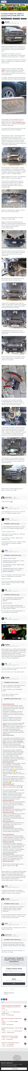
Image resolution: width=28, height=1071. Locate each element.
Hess (4, 1011)
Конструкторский (18, 1030)
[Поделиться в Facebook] (4, 999)
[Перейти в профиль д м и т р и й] (2, 497)
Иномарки (18, 16)
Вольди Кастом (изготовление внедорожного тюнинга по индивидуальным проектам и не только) (11, 1007)
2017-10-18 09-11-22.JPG (8, 784)
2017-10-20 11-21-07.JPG (8, 821)
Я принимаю (14, 1068)
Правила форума (17, 1057)
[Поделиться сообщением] (25, 23)
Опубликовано (12, 23)
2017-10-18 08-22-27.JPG (8, 704)
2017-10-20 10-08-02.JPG (8, 800)
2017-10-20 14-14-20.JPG (8, 853)
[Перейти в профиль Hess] (2, 508)
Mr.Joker (5, 16)
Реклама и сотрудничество (17, 1056)
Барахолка (11, 1044)
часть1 (13, 122)
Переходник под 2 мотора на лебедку (10, 1036)
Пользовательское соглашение (17, 1059)
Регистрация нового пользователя (14, 974)
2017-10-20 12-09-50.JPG (8, 834)
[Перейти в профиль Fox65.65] (2, 645)
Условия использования (11, 1065)
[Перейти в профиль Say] (2, 590)
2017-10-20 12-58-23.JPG (8, 841)
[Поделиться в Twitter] (2, 999)
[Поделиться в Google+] (6, 999)
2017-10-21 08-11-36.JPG (8, 861)
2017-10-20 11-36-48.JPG (8, 827)
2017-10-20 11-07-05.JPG (8, 812)
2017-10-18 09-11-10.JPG (8, 761)
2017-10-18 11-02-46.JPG (8, 735)
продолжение (19, 122)
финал (23, 122)
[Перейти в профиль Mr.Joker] (2, 22)
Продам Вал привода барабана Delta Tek (10, 1042)
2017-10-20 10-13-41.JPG (8, 807)
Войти (14, 983)
